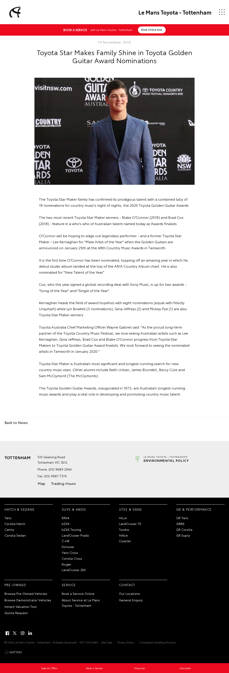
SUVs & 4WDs (74, 509)
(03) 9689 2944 (60, 469)
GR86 (180, 523)
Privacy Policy (125, 642)
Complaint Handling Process (157, 642)
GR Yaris (182, 518)
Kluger (66, 564)
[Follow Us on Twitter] (15, 633)
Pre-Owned (15, 585)
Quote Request (16, 613)
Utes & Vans (130, 509)
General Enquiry (131, 600)
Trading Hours (63, 483)
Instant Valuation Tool (20, 606)
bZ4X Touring (71, 529)
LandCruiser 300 (74, 570)
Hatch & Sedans (19, 509)
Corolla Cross (72, 558)
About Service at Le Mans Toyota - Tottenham (81, 603)
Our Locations (129, 593)
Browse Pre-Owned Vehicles (25, 593)
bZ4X (66, 523)
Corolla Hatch (14, 523)
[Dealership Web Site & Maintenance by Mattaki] (13, 652)
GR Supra (183, 535)
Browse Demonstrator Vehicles (27, 600)
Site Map (106, 642)
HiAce (123, 535)
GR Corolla (184, 529)
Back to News (16, 422)
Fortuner (68, 546)
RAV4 (65, 518)
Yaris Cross (70, 552)
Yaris (7, 518)
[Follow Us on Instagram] (22, 633)
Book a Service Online (78, 593)
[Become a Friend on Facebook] (7, 633)
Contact (127, 585)
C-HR (65, 541)
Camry (9, 529)
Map (41, 483)
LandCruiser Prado (75, 535)
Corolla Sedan (15, 535)
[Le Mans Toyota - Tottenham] (14, 12)
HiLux (123, 518)
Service (69, 585)
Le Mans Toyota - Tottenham (175, 12)
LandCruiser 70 (130, 523)
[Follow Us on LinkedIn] (30, 633)
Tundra (124, 529)
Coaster (125, 541)
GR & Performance (194, 509)
